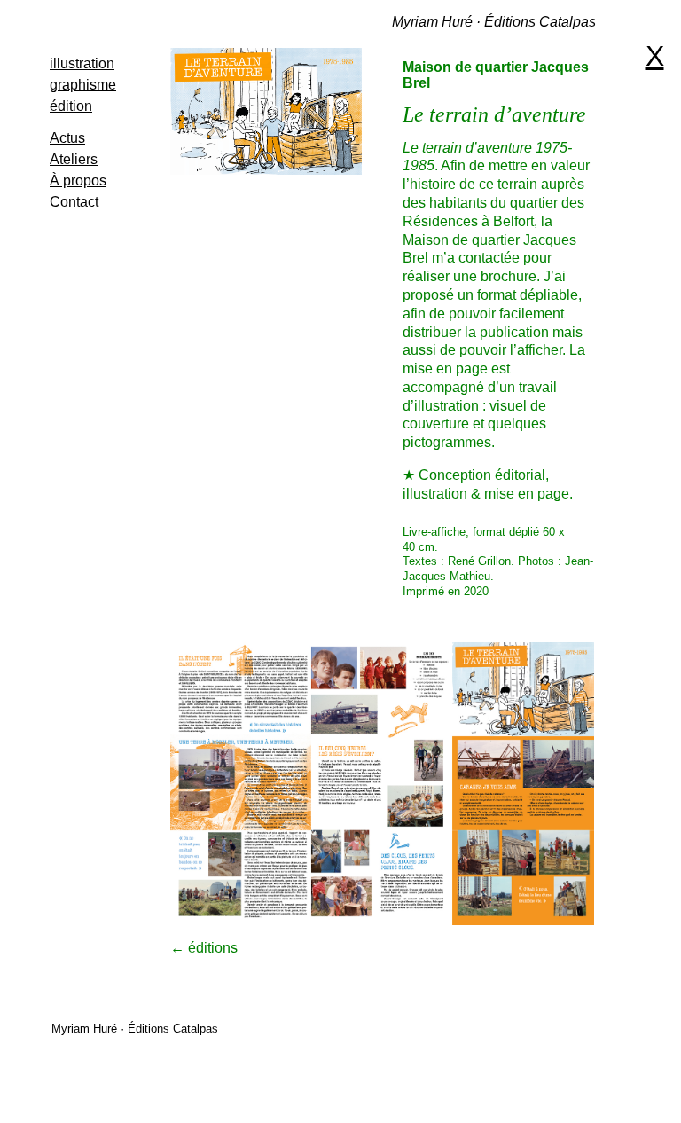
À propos (78, 180)
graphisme (83, 84)
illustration (82, 63)
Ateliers (74, 159)
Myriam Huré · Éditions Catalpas (494, 21)
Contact (74, 201)
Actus (67, 137)
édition (71, 106)
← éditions (204, 947)
